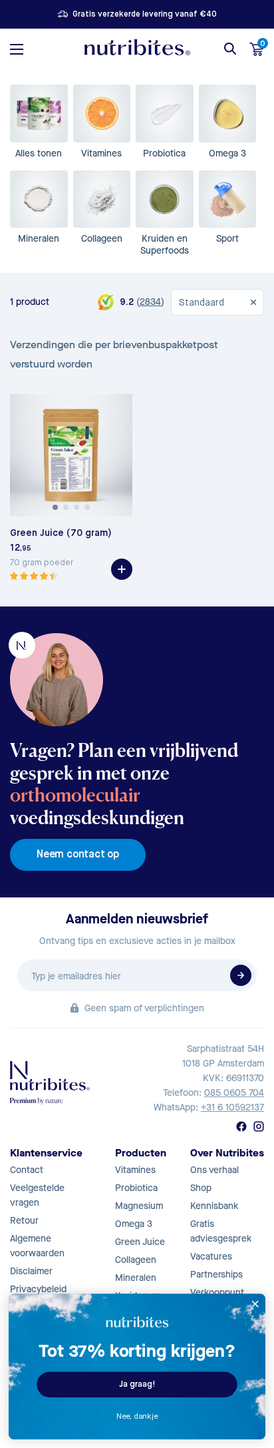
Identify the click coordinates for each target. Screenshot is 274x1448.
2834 (150, 302)
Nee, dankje (137, 1417)
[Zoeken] (230, 49)
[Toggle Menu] (16, 49)
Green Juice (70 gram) (61, 533)
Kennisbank (214, 1206)
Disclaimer (31, 1271)
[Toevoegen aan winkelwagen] (121, 569)
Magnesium (139, 1206)
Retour (24, 1220)
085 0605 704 (234, 1092)
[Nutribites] (137, 47)
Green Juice (140, 1242)
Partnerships (216, 1274)
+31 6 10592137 (232, 1107)
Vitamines (135, 1170)
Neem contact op (78, 854)
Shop (200, 1188)
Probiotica (136, 1188)
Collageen (135, 1260)
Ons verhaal (214, 1170)
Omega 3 (133, 1224)
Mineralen (135, 1278)
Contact (26, 1170)
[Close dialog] (255, 1304)
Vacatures (211, 1256)
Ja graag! (137, 1384)
